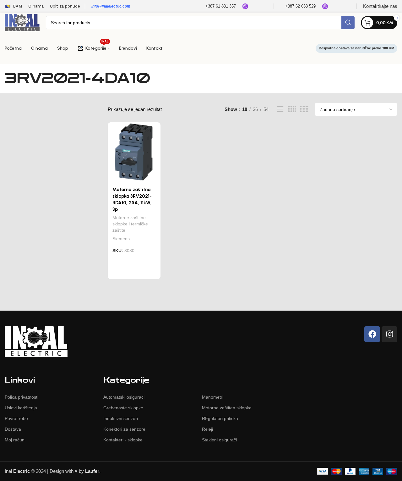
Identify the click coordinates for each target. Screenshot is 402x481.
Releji (207, 429)
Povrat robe (16, 418)
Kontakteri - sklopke (123, 439)
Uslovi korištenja (21, 407)
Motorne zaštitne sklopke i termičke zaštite (130, 224)
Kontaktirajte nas (380, 6)
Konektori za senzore (124, 429)
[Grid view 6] (304, 109)
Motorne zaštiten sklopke (227, 407)
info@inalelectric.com (110, 6)
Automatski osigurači (123, 397)
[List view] (280, 109)
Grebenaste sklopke (123, 407)
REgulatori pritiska (220, 418)
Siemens (121, 238)
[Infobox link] (216, 6)
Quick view (152, 273)
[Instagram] (389, 334)
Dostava (13, 429)
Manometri (212, 397)
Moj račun (14, 439)
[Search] (348, 22)
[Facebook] (372, 334)
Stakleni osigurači (219, 439)
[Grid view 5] (292, 109)
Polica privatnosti (21, 397)
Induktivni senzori (120, 418)
